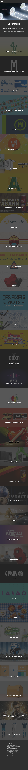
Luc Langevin (14, 500)
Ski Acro (14, 325)
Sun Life (14, 227)
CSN (14, 578)
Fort (14, 129)
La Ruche (14, 168)
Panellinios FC (14, 735)
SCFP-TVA (14, 90)
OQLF (14, 305)
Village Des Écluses (14, 247)
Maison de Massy (14, 695)
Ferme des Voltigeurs (14, 110)
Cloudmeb (14, 559)
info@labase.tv (9, 745)
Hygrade (14, 344)
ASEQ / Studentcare (14, 676)
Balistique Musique (14, 383)
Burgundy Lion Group (14, 207)
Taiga (14, 520)
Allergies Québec (14, 266)
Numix (14, 286)
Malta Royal (14, 481)
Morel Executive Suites (14, 71)
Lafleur (14, 617)
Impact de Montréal (14, 656)
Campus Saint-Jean (14, 188)
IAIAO (14, 598)
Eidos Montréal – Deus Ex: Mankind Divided (14, 716)
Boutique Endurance (14, 51)
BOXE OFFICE (14, 364)
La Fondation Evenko (14, 403)
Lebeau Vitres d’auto (14, 422)
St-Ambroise (14, 442)
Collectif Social (14, 539)
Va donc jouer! (14, 149)
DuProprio (14, 637)
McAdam (14, 461)
